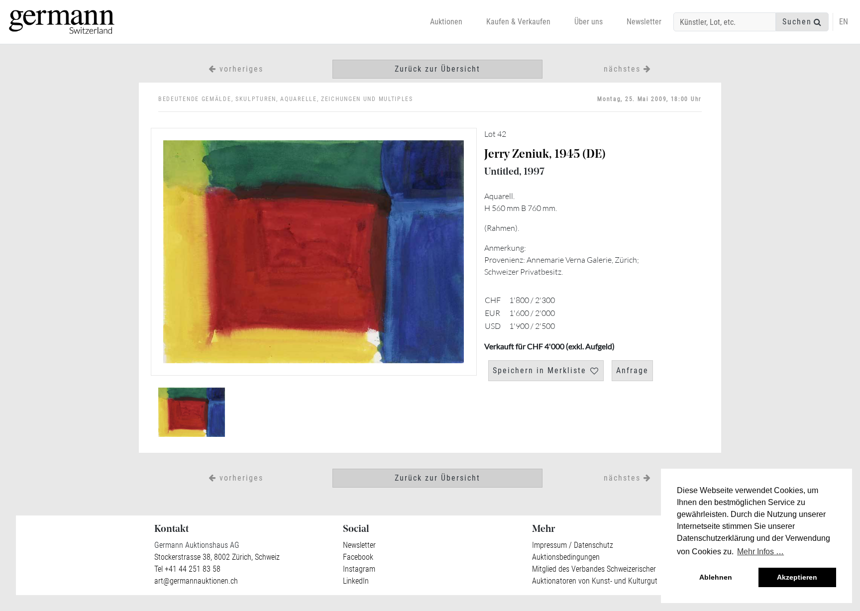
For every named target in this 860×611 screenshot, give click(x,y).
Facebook (358, 557)
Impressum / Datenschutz (572, 545)
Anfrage (632, 370)
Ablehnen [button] (715, 577)
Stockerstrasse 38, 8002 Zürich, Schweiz (217, 557)
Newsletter (644, 21)
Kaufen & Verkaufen (518, 21)
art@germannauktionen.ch (196, 581)
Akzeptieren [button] (797, 577)
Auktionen (446, 21)
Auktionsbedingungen (566, 557)
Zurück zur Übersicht (437, 69)
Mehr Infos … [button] (760, 551)
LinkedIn (356, 581)
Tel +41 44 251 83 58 (187, 569)
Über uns (588, 21)
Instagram (359, 569)
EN (843, 21)
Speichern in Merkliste (539, 370)
